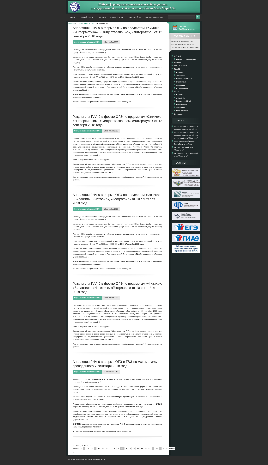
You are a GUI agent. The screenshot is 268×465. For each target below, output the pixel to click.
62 (130, 448)
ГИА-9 (79, 23)
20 (92, 448)
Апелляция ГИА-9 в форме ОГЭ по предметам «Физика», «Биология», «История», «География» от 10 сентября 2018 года (117, 199)
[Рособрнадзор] (186, 187)
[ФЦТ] (186, 209)
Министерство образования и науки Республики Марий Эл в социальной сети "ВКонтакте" (186, 135)
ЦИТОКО (102, 17)
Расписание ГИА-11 (184, 79)
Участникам (181, 82)
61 (126, 448)
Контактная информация (186, 59)
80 (157, 448)
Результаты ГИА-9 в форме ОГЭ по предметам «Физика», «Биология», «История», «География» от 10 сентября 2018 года (117, 288)
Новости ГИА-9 (89, 23)
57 (110, 448)
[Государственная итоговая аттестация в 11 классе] (186, 230)
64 (138, 448)
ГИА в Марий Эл (134, 17)
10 (88, 448)
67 (149, 448)
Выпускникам (181, 104)
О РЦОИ (177, 56)
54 (99, 448)
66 (146, 448)
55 (103, 448)
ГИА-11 (177, 69)
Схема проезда (116, 17)
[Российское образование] (186, 219)
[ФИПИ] (186, 198)
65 (142, 448)
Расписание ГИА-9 (183, 101)
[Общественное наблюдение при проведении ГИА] (186, 249)
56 (106, 448)
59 (118, 448)
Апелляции (180, 85)
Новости (177, 63)
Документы (180, 75)
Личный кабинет (88, 17)
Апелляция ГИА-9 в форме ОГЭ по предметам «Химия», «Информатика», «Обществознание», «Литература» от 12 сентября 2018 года (117, 32)
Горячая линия (182, 88)
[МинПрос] (186, 176)
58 (114, 448)
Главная (72, 17)
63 (134, 448)
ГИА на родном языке (154, 17)
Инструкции (179, 114)
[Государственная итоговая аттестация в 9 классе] (186, 241)
